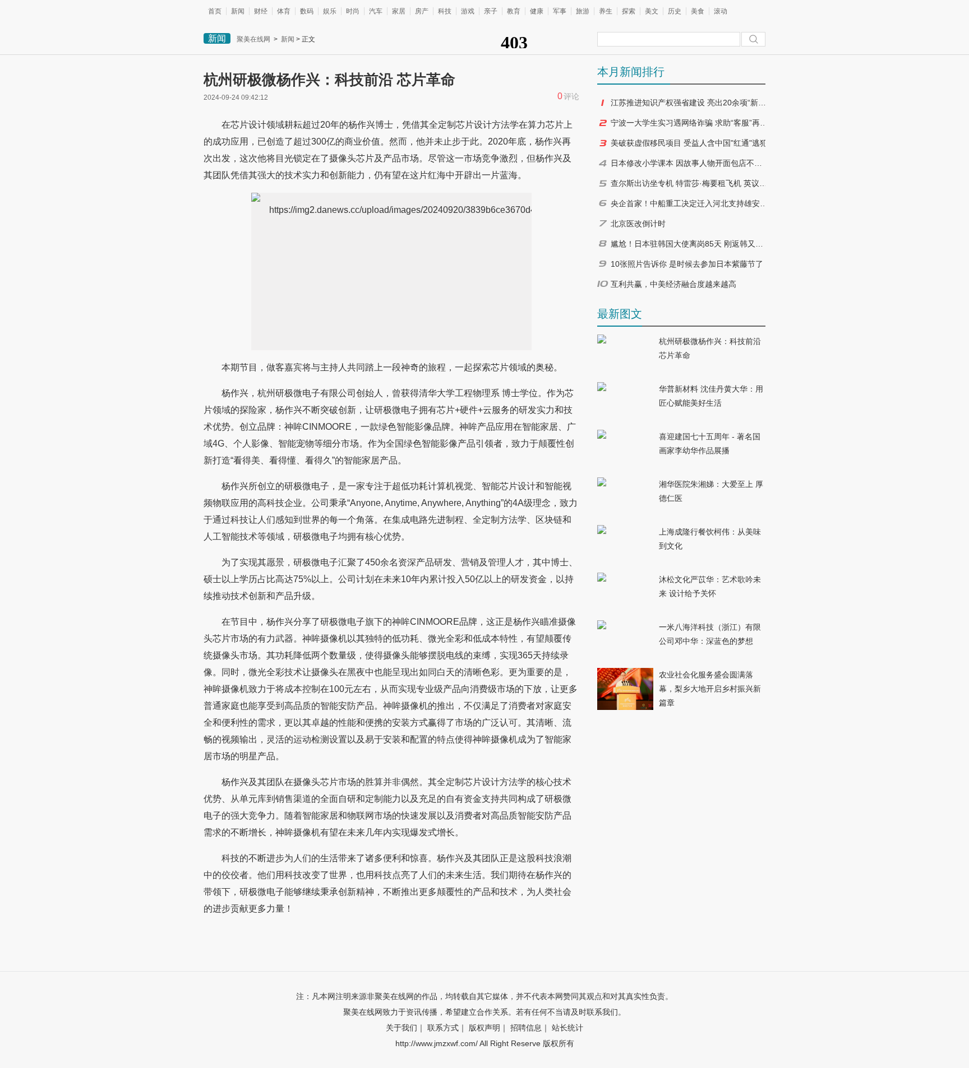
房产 (421, 11)
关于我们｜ (405, 1027)
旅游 (582, 11)
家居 (398, 11)
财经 (260, 11)
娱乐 (329, 11)
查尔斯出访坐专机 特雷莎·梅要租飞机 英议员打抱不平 (689, 183)
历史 (674, 11)
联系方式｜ (447, 1027)
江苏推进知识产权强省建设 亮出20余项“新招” (689, 102)
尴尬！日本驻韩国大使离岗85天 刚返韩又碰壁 (689, 243)
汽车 (375, 11)
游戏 (467, 11)
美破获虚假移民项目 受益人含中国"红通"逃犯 (689, 142)
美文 (651, 11)
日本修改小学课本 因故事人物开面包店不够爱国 (689, 163)
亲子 (490, 11)
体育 (283, 11)
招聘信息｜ (530, 1027)
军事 (559, 11)
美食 (697, 11)
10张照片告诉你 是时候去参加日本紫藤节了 (687, 263)
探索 (628, 11)
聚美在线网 (253, 39)
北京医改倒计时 (638, 223)
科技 (444, 11)
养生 (605, 11)
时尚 (352, 11)
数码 (306, 11)
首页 (215, 11)
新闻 (237, 11)
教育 (513, 11)
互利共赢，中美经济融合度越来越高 (673, 284)
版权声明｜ (488, 1027)
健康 (536, 11)
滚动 (720, 11)
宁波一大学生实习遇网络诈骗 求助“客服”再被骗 (689, 122)
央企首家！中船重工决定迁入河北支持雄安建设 (689, 203)
